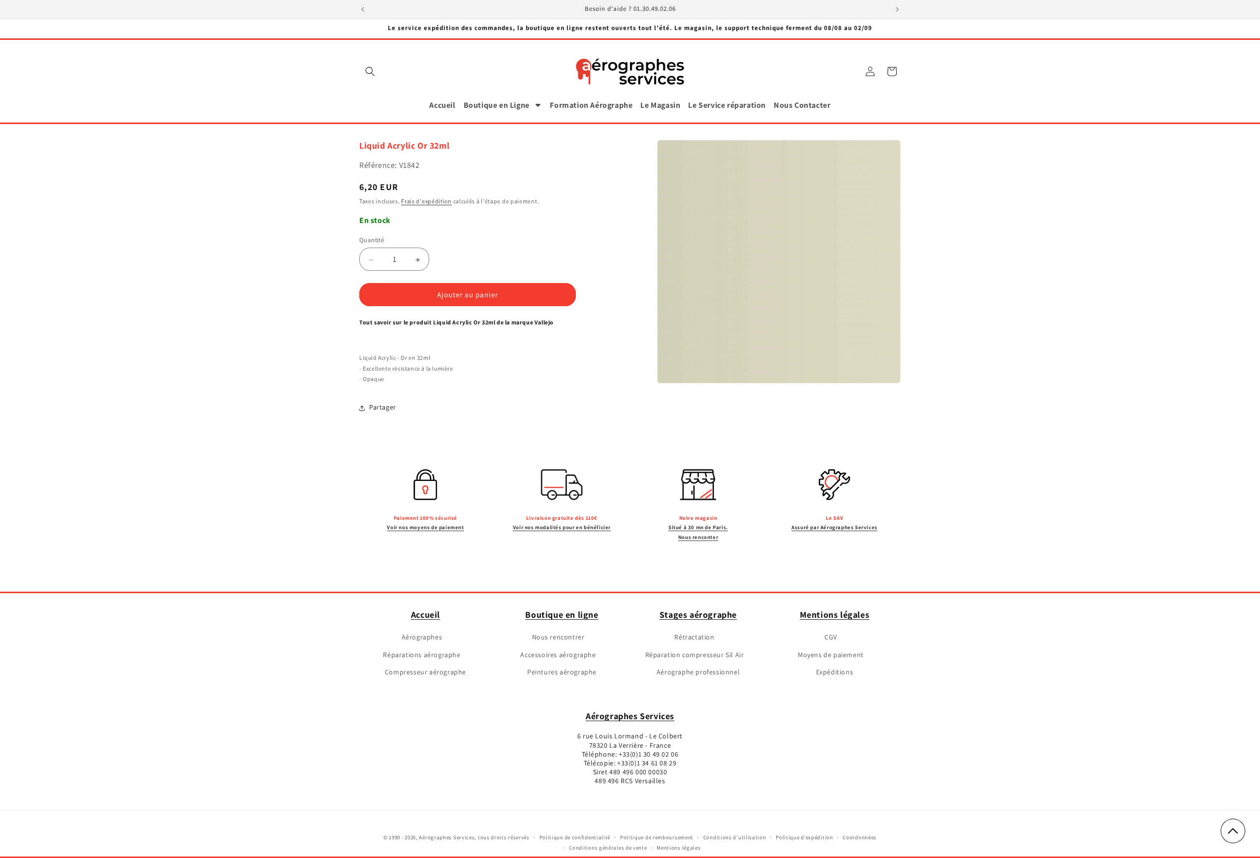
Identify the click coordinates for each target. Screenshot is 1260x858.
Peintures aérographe (562, 671)
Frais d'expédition (426, 201)
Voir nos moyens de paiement (425, 527)
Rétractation (694, 637)
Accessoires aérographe (558, 654)
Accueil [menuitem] (442, 105)
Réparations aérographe (421, 654)
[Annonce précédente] (363, 9)
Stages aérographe (698, 614)
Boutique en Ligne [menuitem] (497, 105)
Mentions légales (835, 614)
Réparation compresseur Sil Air (694, 654)
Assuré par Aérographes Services (834, 527)
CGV (830, 637)
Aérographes (422, 637)
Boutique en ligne (561, 614)
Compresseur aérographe (425, 671)
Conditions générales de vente (608, 847)
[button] (370, 71)
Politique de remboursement (656, 837)
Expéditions (834, 671)
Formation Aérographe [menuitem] (591, 105)
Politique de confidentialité (575, 837)
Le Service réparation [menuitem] (727, 105)
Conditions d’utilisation (734, 837)
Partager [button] (382, 407)
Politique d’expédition (804, 837)
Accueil (425, 614)
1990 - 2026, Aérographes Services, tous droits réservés (459, 837)
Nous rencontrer (558, 637)
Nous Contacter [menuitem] (802, 105)
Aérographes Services (630, 716)
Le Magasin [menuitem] (660, 105)
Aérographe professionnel (698, 671)
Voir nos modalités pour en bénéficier (562, 527)
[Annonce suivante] (897, 9)
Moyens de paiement (831, 654)
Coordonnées (860, 837)
